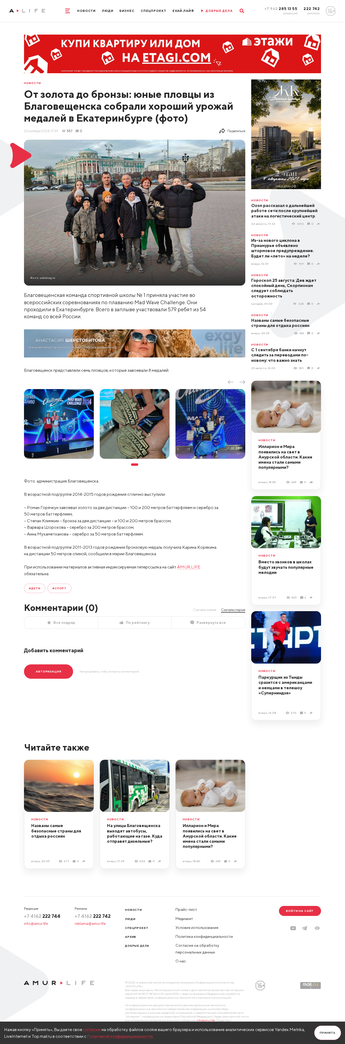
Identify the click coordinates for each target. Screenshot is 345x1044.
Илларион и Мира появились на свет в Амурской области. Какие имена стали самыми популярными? (285, 457)
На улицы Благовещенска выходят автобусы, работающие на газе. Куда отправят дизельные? (134, 833)
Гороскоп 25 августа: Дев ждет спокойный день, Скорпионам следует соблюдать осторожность (283, 288)
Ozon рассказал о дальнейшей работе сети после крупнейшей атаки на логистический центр (284, 210)
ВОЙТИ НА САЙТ (300, 910)
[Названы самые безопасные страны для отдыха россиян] (319, 333)
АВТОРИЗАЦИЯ (48, 671)
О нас (180, 961)
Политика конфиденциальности (204, 936)
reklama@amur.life (90, 923)
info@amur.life (36, 923)
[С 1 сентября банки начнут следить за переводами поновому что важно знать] (319, 368)
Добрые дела (137, 945)
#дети (34, 588)
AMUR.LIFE (188, 566)
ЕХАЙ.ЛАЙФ (183, 11)
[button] (317, 928)
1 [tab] (134, 464)
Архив (130, 936)
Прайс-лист (186, 909)
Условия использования (196, 927)
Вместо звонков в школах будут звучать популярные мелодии (285, 567)
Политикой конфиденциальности (120, 1036)
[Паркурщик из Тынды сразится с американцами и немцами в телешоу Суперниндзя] (312, 713)
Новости (86, 11)
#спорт (59, 588)
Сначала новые (204, 610)
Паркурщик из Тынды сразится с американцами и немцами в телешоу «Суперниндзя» (285, 685)
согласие (92, 1029)
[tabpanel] (59, 424)
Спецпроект (153, 11)
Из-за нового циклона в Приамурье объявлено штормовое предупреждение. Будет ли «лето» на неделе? (282, 248)
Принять (328, 1032)
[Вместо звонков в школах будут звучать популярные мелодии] (312, 597)
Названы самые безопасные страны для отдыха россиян (280, 323)
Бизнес (126, 11)
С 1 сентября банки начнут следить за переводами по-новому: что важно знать (279, 355)
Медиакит (184, 918)
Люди (107, 11)
